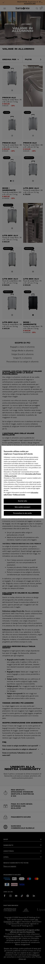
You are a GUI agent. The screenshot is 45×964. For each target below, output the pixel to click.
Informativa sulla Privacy (33, 474)
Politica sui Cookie (11, 476)
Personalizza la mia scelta (22, 513)
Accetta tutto (22, 501)
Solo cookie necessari (22, 507)
